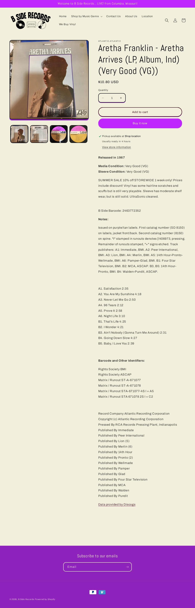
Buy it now (140, 123)
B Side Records (26, 599)
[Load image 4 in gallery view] (78, 134)
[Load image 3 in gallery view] (59, 134)
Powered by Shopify (45, 599)
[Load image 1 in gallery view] (19, 134)
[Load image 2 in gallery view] (39, 134)
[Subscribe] (127, 567)
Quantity (103, 90)
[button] (86, 16)
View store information (116, 147)
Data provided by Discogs (116, 504)
